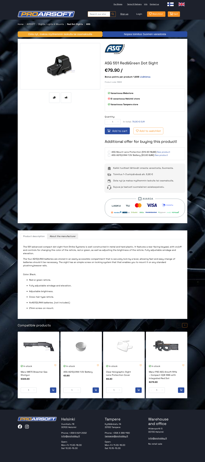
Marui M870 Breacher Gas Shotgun (34, 373)
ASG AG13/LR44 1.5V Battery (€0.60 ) (133, 155)
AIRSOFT (31, 24)
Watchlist (157, 14)
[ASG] (115, 49)
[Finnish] (170, 4)
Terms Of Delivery (134, 4)
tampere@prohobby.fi (116, 436)
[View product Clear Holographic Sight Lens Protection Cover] (124, 346)
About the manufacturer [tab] (63, 236)
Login (139, 14)
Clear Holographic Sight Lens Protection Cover (118, 373)
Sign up (124, 14)
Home (21, 24)
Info (145, 4)
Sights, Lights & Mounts (51, 24)
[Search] (113, 14)
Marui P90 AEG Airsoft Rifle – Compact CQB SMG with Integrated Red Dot (163, 375)
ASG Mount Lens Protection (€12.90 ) (134, 152)
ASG (88, 24)
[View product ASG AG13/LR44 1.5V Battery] (81, 346)
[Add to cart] (53, 390)
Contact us (154, 4)
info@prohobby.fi (70, 436)
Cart (175, 14)
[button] (179, 325)
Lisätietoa (145, 76)
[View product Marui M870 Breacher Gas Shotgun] (38, 346)
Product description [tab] (34, 236)
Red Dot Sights (75, 24)
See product (163, 152)
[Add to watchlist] (55, 365)
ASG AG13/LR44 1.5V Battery (78, 371)
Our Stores (118, 4)
